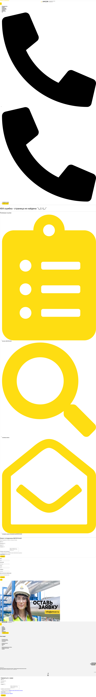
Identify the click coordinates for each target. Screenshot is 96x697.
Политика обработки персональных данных (20, 668)
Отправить (2, 577)
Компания (2, 543)
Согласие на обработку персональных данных (6, 668)
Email (1, 545)
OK (1, 579)
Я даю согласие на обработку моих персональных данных (11, 552)
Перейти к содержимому (4, 0)
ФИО (1, 541)
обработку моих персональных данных (16, 690)
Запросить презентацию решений (93, 663)
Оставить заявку (5, 203)
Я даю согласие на (12, 690)
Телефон (1, 546)
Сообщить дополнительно (5, 551)
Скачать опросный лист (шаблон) (7, 693)
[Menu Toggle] (1, 3)
